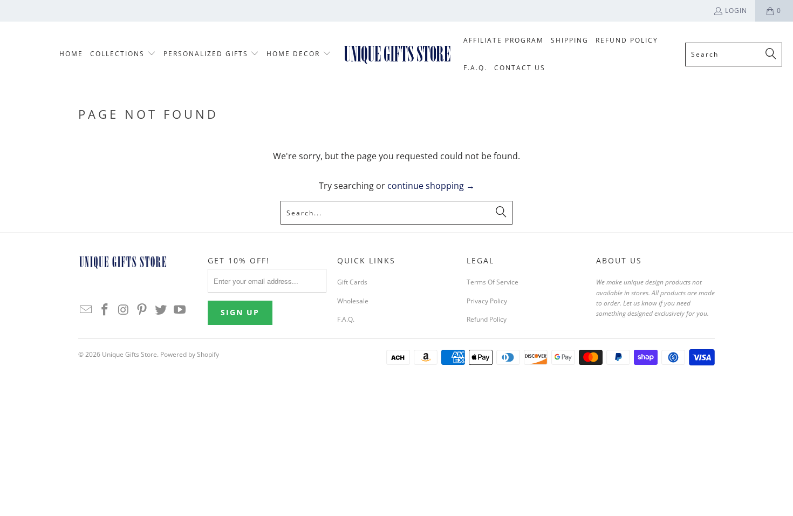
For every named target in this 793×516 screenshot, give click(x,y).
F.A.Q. (345, 319)
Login (736, 10)
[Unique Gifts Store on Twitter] (161, 309)
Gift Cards (352, 282)
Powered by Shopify (189, 354)
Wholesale (352, 300)
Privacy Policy (487, 300)
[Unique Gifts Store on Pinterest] (142, 309)
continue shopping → (431, 186)
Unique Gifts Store (129, 354)
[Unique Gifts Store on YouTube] (180, 309)
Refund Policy (487, 319)
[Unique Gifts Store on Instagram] (123, 309)
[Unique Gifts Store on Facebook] (105, 309)
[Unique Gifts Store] (397, 54)
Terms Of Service (492, 282)
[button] (123, 54)
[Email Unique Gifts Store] (86, 309)
